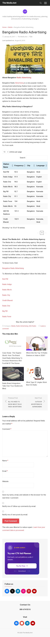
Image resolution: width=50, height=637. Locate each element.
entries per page (15, 152)
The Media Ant (9, 3)
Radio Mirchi (7, 290)
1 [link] (41, 233)
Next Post (36, 402)
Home (4, 27)
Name (5, 461)
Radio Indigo (7, 284)
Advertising (19, 83)
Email (5, 471)
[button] (12, 165)
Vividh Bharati (7, 300)
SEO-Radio (32, 326)
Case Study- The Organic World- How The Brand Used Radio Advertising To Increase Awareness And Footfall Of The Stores (12, 358)
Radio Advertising (24, 78)
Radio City (6, 295)
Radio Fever (6, 316)
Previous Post (15, 402)
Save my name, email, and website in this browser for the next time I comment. (24, 496)
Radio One (6, 306)
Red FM (5, 279)
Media (10, 27)
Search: (23, 158)
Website (5, 481)
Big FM (4, 311)
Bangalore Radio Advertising (13, 268)
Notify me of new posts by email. (15, 515)
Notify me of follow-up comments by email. (19, 506)
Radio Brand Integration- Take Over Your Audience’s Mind (12, 386)
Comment (6, 429)
